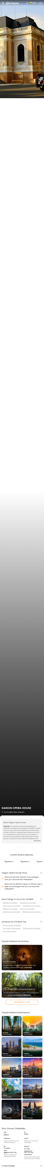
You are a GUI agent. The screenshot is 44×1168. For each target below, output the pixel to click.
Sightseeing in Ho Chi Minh (31, 906)
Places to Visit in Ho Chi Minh (12, 925)
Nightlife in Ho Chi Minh (10, 903)
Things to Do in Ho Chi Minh (31, 928)
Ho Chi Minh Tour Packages (12, 928)
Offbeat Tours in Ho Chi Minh (32, 912)
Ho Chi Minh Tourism (9, 931)
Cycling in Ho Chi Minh (27, 909)
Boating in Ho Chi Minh (10, 909)
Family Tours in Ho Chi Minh (12, 906)
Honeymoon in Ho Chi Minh (11, 912)
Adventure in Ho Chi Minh (28, 903)
